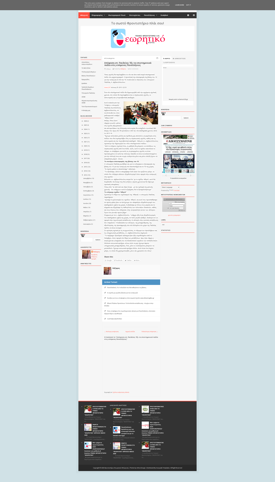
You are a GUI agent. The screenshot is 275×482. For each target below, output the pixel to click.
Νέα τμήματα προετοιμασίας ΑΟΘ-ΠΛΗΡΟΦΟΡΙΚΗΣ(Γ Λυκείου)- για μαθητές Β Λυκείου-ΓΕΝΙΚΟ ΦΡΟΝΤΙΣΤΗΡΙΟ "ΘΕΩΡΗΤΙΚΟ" (95, 449)
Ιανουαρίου (87, 224)
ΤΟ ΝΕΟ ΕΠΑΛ (86, 68)
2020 (85, 146)
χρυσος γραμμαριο (174, 215)
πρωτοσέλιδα (175, 178)
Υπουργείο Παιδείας (88, 93)
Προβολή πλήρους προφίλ (94, 257)
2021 (85, 142)
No (130, 69)
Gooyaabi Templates (163, 468)
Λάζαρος (96, 252)
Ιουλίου (85, 199)
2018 (85, 154)
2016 (85, 162)
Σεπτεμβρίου (87, 191)
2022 (85, 138)
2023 (85, 133)
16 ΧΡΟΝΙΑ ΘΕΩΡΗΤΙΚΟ (114, 319)
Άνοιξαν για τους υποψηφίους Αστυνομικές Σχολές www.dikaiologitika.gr (130, 298)
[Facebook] (188, 15)
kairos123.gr (183, 99)
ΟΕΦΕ (83, 97)
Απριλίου (86, 212)
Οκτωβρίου (87, 187)
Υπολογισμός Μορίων (89, 72)
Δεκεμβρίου (87, 178)
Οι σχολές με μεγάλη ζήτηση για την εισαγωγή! (122, 293)
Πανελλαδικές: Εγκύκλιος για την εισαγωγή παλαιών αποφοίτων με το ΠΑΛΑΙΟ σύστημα (124, 431)
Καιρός (171, 99)
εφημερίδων (183, 178)
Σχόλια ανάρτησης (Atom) (121, 392)
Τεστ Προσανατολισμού (89, 106)
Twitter (129, 260)
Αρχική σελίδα (130, 331)
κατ (163, 225)
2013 (85, 175)
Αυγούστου (87, 195)
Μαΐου (85, 207)
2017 (85, 158)
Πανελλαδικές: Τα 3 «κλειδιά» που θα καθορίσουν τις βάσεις (126, 287)
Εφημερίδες (85, 79)
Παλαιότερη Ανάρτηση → (150, 331)
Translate (176, 190)
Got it (188, 5)
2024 (85, 129)
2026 (85, 121)
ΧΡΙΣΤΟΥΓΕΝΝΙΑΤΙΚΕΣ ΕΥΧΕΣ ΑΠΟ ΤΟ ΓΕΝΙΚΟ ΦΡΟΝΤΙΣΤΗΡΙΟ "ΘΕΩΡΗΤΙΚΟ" (95, 411)
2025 (85, 125)
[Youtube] (194, 15)
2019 (85, 150)
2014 (85, 171)
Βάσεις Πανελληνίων (88, 76)
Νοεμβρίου (87, 182)
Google (109, 260)
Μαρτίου (86, 216)
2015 (85, 167)
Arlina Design (141, 468)
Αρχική (85, 15)
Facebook (118, 260)
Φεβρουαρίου (88, 220)
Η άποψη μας (86, 110)
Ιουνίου (85, 203)
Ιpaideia (84, 83)
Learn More (179, 5)
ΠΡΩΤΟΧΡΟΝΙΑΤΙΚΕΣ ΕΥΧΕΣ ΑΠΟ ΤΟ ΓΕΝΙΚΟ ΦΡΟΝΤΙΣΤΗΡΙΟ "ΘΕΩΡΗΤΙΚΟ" (153, 411)
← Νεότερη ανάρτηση (111, 331)
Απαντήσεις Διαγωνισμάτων (87, 63)
